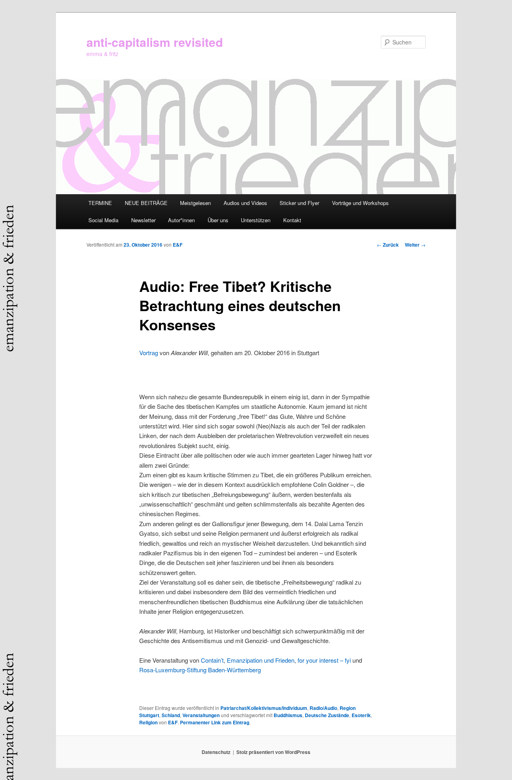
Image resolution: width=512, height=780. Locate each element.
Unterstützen (255, 220)
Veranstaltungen (201, 715)
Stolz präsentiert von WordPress (273, 752)
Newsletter (143, 220)
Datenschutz (216, 752)
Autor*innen (181, 220)
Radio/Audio (323, 708)
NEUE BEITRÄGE (146, 203)
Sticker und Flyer (299, 203)
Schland (171, 715)
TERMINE (100, 203)
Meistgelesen (195, 203)
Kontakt (292, 220)
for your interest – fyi (324, 660)
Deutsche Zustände (327, 715)
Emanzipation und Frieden (260, 660)
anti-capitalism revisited (154, 41)
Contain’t (212, 660)
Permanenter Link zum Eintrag (214, 722)
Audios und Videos (245, 203)
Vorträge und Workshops (360, 203)
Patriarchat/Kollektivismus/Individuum (263, 708)
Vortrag (148, 352)
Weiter (415, 244)
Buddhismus (288, 715)
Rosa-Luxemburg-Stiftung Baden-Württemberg (200, 669)
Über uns (218, 220)
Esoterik (361, 715)
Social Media (103, 220)
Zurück (388, 244)
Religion (148, 722)
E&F (177, 244)
